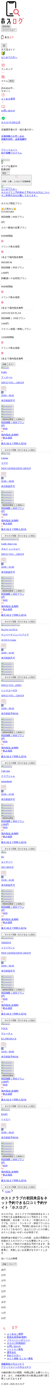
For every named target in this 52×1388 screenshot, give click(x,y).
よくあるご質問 (15, 1334)
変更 (4, 173)
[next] (12, 1191)
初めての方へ (14, 1355)
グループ (12, 1264)
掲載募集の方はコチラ (12, 1364)
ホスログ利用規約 (16, 1343)
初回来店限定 (8, 419)
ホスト (11, 364)
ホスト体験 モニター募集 (20, 1358)
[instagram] (2, 1323)
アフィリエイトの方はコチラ (16, 1367)
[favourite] (3, 388)
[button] (26, 446)
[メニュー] (4, 45)
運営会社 (11, 1352)
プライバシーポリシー (18, 1340)
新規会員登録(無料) (17, 1337)
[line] (9, 1323)
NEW (11, 81)
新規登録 (6, 26)
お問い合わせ (14, 1346)
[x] (4, 1323)
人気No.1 (20, 419)
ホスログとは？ (8, 30)
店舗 (4, 364)
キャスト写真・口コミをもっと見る (20, 450)
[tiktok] (7, 1323)
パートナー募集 (15, 1349)
